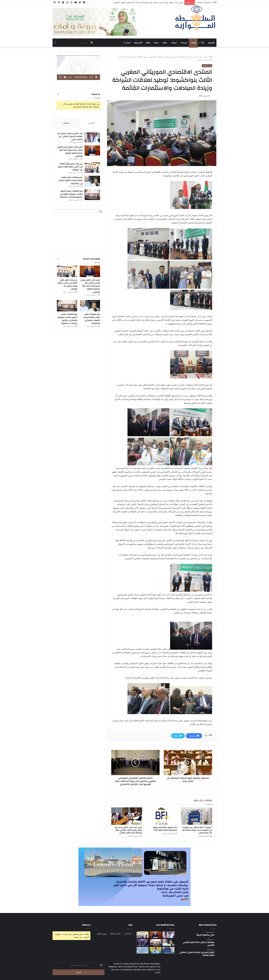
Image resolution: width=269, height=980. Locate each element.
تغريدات (184, 43)
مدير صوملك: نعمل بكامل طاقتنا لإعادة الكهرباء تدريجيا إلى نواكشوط (71, 180)
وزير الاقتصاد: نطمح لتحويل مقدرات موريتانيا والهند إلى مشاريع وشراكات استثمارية (71, 194)
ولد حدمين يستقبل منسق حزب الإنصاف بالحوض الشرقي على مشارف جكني (70, 136)
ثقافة (148, 43)
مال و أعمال (197, 57)
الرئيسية (211, 43)
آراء (202, 43)
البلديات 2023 (115, 934)
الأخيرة (92, 123)
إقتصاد (193, 43)
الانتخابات (127, 934)
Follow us (86, 925)
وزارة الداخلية (101, 934)
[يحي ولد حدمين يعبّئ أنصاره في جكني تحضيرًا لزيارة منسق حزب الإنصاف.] (92, 167)
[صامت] (65, 77)
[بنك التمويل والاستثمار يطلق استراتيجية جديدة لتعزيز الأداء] (161, 816)
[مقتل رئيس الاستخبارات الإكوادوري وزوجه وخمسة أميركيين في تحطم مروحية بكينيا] (143, 950)
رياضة (165, 43)
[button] (78, 67)
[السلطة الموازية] (195, 18)
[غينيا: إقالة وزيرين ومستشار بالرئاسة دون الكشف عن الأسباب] (156, 950)
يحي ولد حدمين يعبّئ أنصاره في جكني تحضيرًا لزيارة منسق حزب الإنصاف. (154, 2)
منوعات (174, 43)
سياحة (156, 43)
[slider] (80, 77)
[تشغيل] (96, 77)
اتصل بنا (127, 43)
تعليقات (65, 123)
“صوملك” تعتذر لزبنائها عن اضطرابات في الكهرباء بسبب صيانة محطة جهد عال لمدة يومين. (197, 830)
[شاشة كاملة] (60, 77)
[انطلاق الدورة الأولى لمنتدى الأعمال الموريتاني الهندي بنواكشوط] (143, 942)
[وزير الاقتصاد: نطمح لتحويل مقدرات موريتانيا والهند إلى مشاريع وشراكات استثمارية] (92, 195)
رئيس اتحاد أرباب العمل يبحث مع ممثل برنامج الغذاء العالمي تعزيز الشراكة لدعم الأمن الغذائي (128, 830)
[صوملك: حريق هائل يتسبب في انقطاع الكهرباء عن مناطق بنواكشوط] (168, 950)
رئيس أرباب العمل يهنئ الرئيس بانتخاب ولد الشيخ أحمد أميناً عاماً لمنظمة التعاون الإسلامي (70, 151)
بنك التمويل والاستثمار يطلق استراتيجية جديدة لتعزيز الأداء (165, 829)
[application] (78, 67)
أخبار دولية (138, 43)
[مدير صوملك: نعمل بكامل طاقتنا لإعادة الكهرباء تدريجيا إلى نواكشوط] (92, 181)
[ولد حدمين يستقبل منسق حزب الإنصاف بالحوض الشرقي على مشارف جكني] (92, 137)
